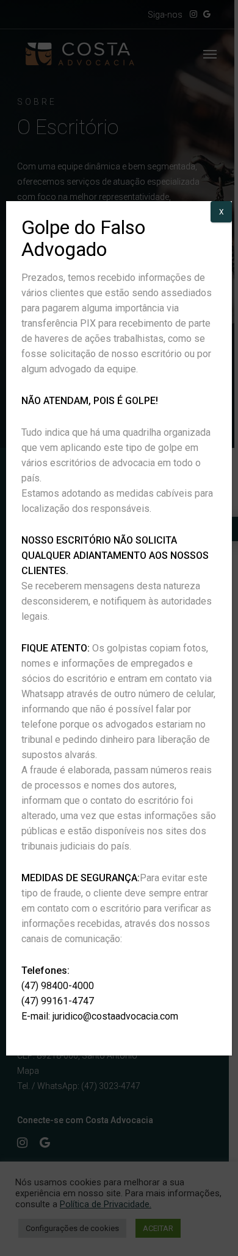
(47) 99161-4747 (57, 1001)
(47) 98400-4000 (57, 986)
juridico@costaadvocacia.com (115, 1016)
